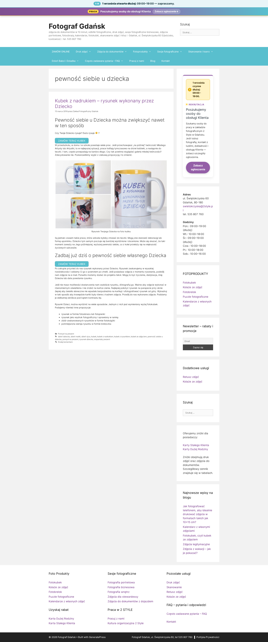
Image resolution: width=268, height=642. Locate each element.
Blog (152, 60)
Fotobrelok (189, 292)
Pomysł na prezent (66, 334)
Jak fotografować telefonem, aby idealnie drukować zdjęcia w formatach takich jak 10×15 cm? (197, 514)
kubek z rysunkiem (122, 336)
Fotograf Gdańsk (77, 26)
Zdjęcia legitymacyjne (196, 544)
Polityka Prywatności (208, 637)
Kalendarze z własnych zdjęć (67, 601)
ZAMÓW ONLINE (61, 51)
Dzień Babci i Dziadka (63, 60)
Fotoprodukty (140, 51)
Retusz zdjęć (191, 376)
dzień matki (75, 336)
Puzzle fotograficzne (195, 296)
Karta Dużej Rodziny (61, 618)
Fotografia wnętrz (119, 591)
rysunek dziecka (86, 339)
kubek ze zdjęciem (139, 336)
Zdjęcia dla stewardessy (123, 596)
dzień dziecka (64, 336)
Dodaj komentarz (65, 342)
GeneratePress (97, 637)
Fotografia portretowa (121, 582)
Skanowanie (174, 587)
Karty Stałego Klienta (196, 445)
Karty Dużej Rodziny (195, 449)
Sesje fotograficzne (168, 51)
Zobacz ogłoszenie (198, 167)
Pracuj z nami (136, 60)
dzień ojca (85, 336)
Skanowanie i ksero (199, 51)
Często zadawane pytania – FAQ (102, 60)
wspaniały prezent (102, 339)
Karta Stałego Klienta (62, 623)
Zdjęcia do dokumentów (110, 51)
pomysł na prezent (70, 339)
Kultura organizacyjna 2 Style (126, 623)
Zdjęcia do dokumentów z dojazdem (130, 601)
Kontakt (165, 60)
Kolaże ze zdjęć (192, 287)
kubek (93, 336)
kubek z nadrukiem (105, 336)
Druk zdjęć (82, 51)
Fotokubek (189, 282)
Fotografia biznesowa (121, 587)
